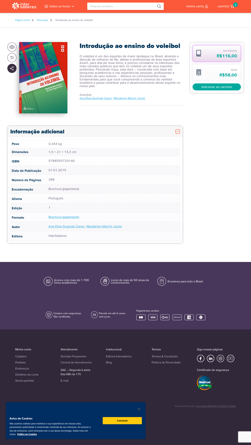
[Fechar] (139, 409)
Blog (109, 362)
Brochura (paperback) (64, 217)
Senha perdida (24, 380)
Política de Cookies (27, 434)
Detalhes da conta (26, 374)
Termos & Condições (165, 356)
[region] (76, 420)
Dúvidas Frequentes (73, 356)
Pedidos (20, 362)
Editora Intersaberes (119, 356)
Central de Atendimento (76, 362)
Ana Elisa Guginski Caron (96, 98)
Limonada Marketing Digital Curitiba (216, 406)
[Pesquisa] (159, 6)
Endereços (22, 368)
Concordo (122, 420)
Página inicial (22, 20)
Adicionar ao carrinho (216, 87)
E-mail (65, 380)
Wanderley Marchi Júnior (129, 98)
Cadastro (21, 356)
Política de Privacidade (166, 362)
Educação (42, 20)
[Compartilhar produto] (12, 68)
